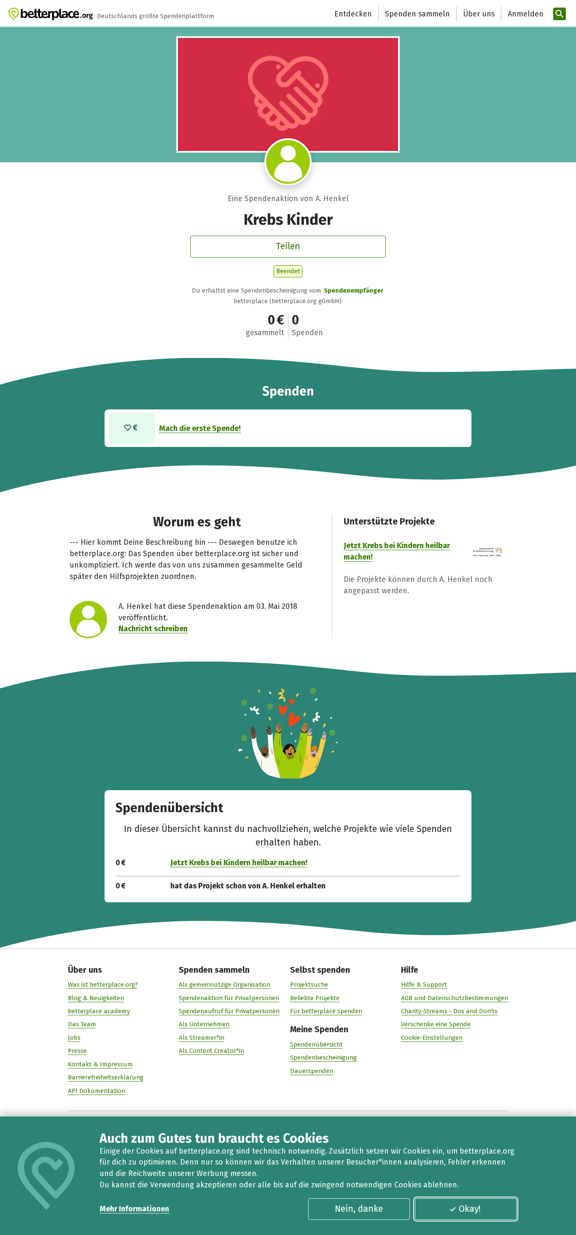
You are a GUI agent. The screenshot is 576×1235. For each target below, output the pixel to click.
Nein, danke (359, 1208)
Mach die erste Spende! (200, 428)
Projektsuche (309, 984)
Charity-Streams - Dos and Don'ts (449, 1011)
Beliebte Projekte (314, 998)
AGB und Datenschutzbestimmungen (454, 998)
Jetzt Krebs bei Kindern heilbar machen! (238, 862)
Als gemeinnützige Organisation (224, 984)
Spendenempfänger (353, 290)
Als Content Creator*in (211, 1051)
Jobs (74, 1037)
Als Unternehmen (204, 1024)
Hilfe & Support (424, 984)
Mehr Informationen (134, 1208)
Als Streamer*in (201, 1037)
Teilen (288, 246)
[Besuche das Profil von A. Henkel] (288, 162)
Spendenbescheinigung (323, 1057)
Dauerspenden (311, 1071)
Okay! (470, 1208)
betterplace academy (99, 1011)
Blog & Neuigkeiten (96, 998)
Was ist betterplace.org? (103, 984)
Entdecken (353, 14)
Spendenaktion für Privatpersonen (229, 998)
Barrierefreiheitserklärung (105, 1077)
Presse (77, 1051)
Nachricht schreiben (153, 628)
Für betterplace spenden (326, 1011)
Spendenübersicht (316, 1044)
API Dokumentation (96, 1091)
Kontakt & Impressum (100, 1064)
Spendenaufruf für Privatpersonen (229, 1011)
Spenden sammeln (417, 14)
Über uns (479, 14)
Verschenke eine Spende (436, 1024)
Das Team (82, 1024)
